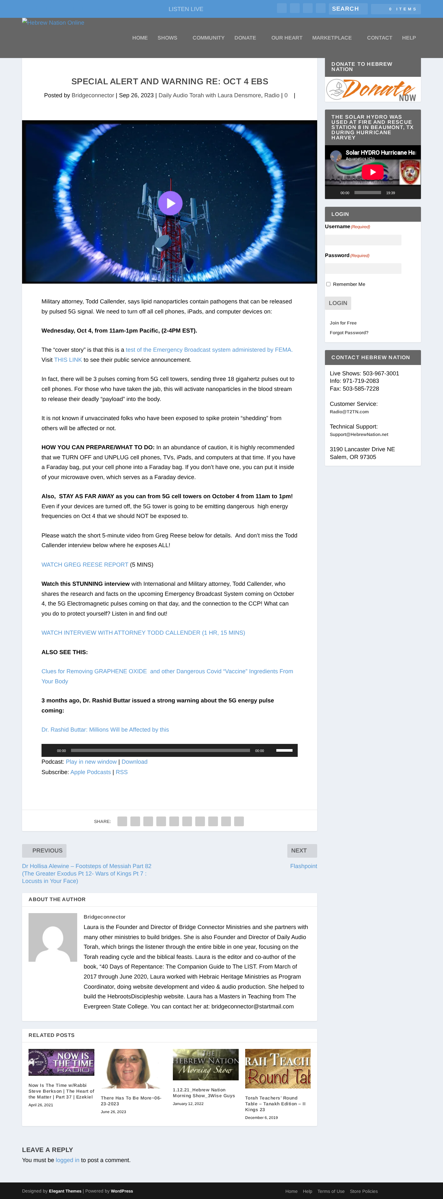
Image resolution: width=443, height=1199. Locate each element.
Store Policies (364, 1191)
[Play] (50, 750)
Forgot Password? (349, 332)
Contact (379, 38)
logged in (67, 1160)
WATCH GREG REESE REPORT (85, 564)
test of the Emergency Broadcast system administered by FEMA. (209, 350)
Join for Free (343, 322)
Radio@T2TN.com (349, 411)
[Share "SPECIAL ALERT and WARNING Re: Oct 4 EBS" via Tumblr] (161, 821)
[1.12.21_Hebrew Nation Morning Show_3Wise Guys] (206, 1064)
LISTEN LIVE (186, 9)
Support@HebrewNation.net (359, 434)
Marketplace (332, 38)
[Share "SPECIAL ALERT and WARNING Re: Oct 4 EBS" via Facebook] (122, 821)
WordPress (122, 1191)
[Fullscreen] (412, 192)
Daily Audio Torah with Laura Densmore (210, 95)
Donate (245, 38)
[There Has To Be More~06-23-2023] (134, 1068)
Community (209, 38)
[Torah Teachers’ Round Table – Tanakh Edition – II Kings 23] (278, 1068)
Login (338, 303)
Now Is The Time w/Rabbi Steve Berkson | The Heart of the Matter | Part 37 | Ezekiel (61, 1091)
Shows (167, 38)
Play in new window (91, 761)
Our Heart (287, 38)
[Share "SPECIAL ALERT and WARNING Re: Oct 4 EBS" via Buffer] (200, 821)
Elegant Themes (65, 1191)
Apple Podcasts (90, 772)
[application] (170, 750)
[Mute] (271, 750)
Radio (272, 95)
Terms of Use (331, 1191)
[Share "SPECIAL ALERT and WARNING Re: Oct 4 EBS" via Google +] (148, 821)
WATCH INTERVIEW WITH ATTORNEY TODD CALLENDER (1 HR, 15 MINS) (143, 632)
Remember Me (349, 284)
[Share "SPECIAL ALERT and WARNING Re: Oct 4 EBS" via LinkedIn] (187, 821)
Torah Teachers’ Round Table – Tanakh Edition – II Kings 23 (275, 1103)
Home (140, 38)
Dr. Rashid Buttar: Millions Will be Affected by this (105, 729)
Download (135, 761)
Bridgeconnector (93, 95)
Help (409, 38)
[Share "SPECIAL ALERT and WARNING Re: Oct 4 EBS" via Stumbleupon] (213, 821)
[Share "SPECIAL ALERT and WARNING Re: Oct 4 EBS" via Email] (226, 821)
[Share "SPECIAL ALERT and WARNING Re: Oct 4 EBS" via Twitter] (135, 821)
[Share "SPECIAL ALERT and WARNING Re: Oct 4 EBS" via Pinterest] (174, 821)
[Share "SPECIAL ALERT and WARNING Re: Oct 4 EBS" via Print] (239, 821)
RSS (122, 772)
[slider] (285, 750)
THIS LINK (68, 360)
